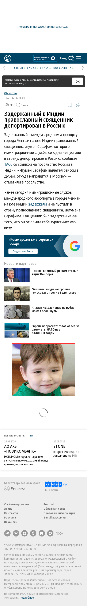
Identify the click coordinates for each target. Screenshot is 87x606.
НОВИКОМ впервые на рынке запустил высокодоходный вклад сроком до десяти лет (26, 460)
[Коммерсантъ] (7, 58)
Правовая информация (59, 513)
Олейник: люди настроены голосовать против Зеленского (54, 291)
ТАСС (8, 164)
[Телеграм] (7, 533)
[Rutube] (42, 533)
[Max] (50, 533)
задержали (37, 204)
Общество (10, 93)
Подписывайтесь (23, 251)
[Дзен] (24, 533)
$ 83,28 (18, 68)
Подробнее (27, 597)
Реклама (10, 517)
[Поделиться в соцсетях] (78, 104)
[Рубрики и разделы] (78, 58)
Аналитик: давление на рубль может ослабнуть (53, 309)
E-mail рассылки (55, 517)
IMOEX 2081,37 (62, 68)
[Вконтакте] (16, 533)
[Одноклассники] (33, 533)
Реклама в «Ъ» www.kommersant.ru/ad (43, 27)
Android (49, 504)
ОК (78, 81)
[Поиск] (71, 58)
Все (31, 435)
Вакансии (10, 522)
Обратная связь (54, 508)
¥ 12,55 (44, 68)
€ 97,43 (31, 68)
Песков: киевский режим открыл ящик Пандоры (55, 272)
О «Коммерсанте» (17, 504)
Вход (63, 58)
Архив (8, 508)
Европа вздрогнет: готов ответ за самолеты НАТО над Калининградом (55, 329)
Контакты (11, 513)
